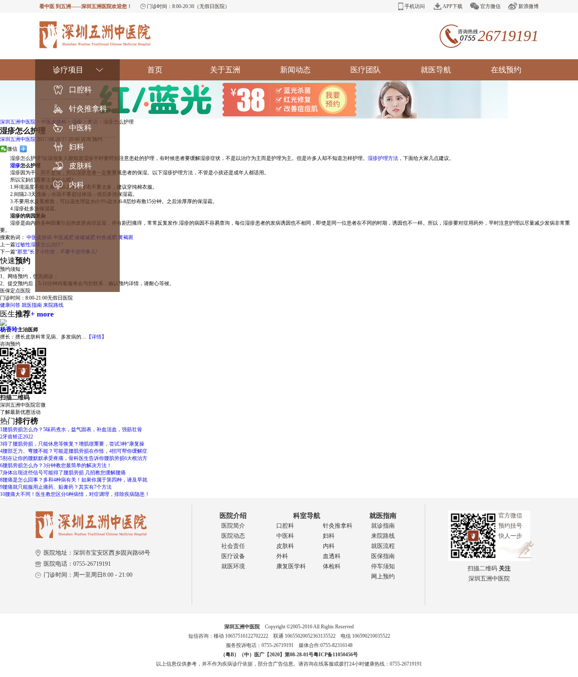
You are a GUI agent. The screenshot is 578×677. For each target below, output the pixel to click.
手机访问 (415, 6)
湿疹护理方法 (383, 158)
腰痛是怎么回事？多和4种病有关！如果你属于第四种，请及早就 (73, 480)
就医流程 (383, 546)
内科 (76, 185)
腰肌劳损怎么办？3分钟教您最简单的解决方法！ (56, 465)
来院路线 (53, 305)
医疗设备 (233, 556)
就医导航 (436, 70)
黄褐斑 (125, 237)
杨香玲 (9, 329)
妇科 (76, 147)
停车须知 (383, 566)
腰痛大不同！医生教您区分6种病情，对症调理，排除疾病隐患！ (75, 494)
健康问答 (10, 305)
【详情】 (96, 337)
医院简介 (233, 526)
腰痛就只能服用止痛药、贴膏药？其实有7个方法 (56, 487)
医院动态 (233, 536)
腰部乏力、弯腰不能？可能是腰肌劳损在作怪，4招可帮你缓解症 (73, 451)
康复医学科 (291, 566)
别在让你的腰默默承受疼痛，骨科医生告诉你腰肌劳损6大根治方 (73, 458)
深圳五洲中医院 (18, 122)
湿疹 (15, 165)
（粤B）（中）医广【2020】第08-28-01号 (267, 655)
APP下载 (452, 6)
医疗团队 (365, 70)
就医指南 (32, 305)
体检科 (332, 566)
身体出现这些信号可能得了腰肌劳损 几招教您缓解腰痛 (63, 473)
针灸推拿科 (88, 109)
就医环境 (233, 566)
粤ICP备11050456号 (336, 655)
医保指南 (383, 556)
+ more (42, 314)
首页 (154, 70)
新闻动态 (295, 70)
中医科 (80, 128)
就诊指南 (383, 526)
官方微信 (490, 6)
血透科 (332, 556)
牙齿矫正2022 (16, 437)
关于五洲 (225, 70)
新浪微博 (528, 6)
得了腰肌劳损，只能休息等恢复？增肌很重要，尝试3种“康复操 (72, 444)
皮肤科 (80, 166)
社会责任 (233, 546)
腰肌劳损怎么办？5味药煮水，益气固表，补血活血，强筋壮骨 (71, 429)
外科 (282, 556)
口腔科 (80, 89)
